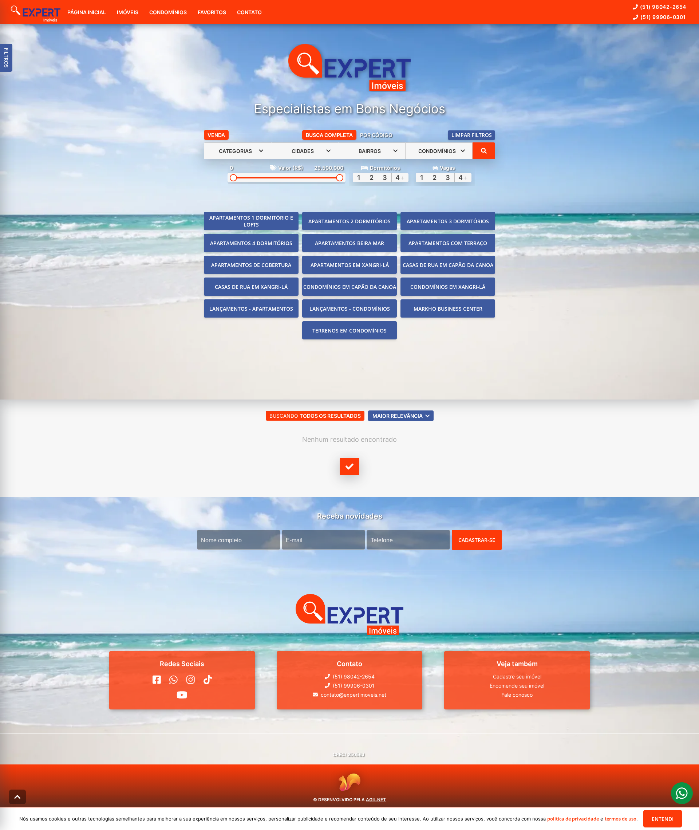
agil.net (376, 799)
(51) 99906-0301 (663, 17)
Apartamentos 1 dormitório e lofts (251, 221)
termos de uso (620, 818)
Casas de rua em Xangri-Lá (251, 286)
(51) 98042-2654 (663, 7)
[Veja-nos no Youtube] (182, 695)
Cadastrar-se (476, 539)
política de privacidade (573, 818)
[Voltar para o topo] (17, 797)
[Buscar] (484, 150)
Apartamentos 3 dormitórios (448, 221)
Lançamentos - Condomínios (349, 308)
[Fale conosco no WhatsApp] (173, 679)
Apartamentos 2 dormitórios (349, 221)
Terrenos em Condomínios (349, 330)
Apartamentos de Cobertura (251, 264)
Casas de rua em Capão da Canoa (448, 264)
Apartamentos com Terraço (447, 243)
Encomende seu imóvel (517, 686)
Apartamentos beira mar (349, 243)
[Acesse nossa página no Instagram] (190, 679)
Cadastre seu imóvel (517, 676)
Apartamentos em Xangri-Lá (350, 264)
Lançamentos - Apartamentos (251, 308)
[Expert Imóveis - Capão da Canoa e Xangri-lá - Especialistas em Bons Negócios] (349, 68)
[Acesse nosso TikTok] (208, 679)
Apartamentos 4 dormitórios (251, 243)
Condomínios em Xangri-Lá (447, 286)
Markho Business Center (448, 308)
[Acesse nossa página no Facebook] (157, 679)
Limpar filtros (471, 134)
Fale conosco (517, 695)
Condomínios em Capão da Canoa (349, 286)
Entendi (663, 818)
